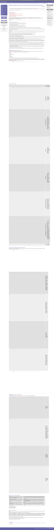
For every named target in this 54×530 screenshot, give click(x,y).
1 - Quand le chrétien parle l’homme (3, 6)
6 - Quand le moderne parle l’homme (3, 13)
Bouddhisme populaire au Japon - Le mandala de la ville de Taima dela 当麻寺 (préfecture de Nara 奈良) (50, 21)
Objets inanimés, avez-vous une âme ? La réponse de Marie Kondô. (50, 19)
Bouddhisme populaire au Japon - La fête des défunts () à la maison (50, 13)
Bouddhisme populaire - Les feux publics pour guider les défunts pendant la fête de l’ (49, 12)
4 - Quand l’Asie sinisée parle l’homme (4, 10)
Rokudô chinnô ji (26, 18)
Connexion (4, 20)
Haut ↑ (52, 528)
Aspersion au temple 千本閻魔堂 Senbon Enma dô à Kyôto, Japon (16, 15)
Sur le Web (4, 18)
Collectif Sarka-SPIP (46, 528)
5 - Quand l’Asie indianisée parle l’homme (3, 12)
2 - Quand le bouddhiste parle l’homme (4, 7)
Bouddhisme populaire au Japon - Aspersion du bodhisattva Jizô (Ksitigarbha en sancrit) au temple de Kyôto (50, 16)
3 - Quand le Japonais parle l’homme (4, 9)
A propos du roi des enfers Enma (13, 16)
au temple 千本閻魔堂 (20, 395)
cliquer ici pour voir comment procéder (35, 8)
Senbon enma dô (32, 18)
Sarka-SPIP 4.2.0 (41, 528)
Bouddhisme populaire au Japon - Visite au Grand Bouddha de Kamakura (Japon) (50, 22)
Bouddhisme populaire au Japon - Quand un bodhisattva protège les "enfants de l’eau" (50, 14)
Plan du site (36, 528)
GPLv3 (48, 528)
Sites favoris (4, 17)
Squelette (51, 528)
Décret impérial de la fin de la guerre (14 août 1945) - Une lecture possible (50, 24)
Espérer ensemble (4, 1)
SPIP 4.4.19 (38, 528)
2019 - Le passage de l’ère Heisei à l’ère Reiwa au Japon (50, 23)
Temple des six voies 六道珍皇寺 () (14, 51)
